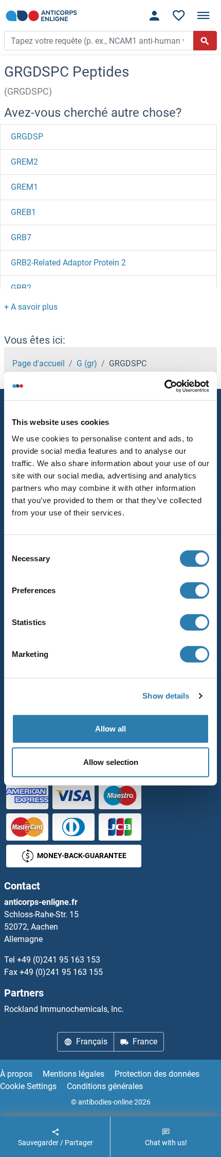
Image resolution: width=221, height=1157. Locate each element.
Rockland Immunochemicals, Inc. (64, 1009)
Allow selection (110, 762)
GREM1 (24, 187)
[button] (31, 307)
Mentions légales (73, 1074)
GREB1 (23, 212)
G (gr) (87, 363)
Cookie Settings (28, 1086)
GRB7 (21, 237)
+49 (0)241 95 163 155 (61, 972)
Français (91, 1041)
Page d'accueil (38, 363)
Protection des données (157, 1074)
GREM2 (24, 162)
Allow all (110, 728)
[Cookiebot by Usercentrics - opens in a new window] (164, 386)
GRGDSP (27, 136)
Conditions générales (105, 1086)
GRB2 (21, 288)
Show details (165, 695)
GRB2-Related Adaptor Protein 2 (68, 263)
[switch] (194, 590)
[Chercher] (205, 40)
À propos (16, 1074)
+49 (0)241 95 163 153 (58, 960)
